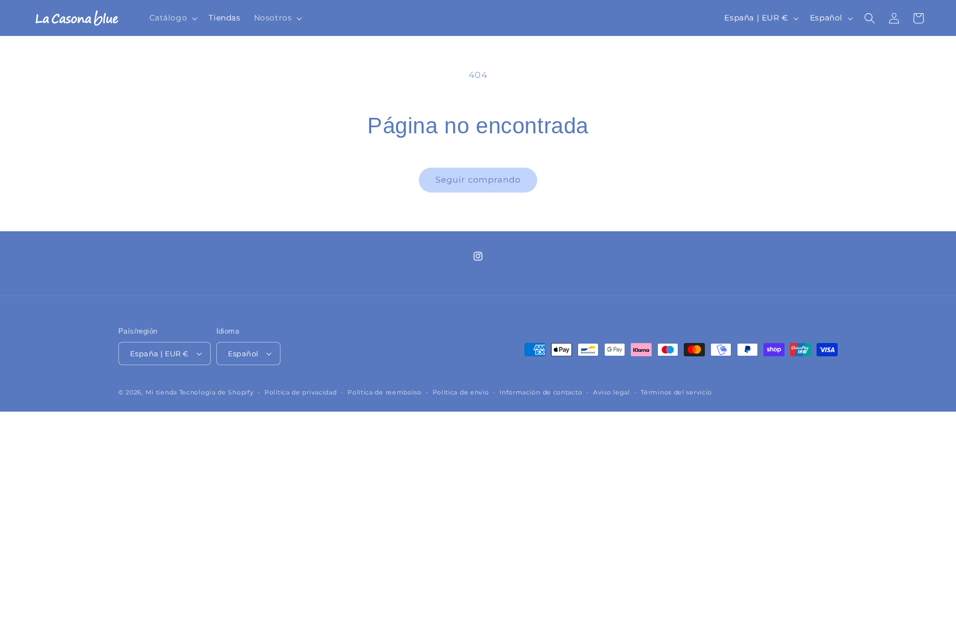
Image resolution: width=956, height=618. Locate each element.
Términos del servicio (676, 392)
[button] (172, 18)
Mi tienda (161, 392)
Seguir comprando (478, 179)
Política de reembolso (384, 392)
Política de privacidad (300, 392)
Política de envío (461, 392)
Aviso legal (611, 392)
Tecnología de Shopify (216, 392)
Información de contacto (541, 392)
